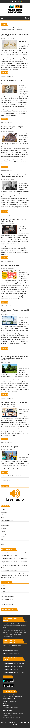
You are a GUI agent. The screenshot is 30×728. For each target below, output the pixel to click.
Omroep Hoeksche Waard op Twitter (12, 666)
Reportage (3, 534)
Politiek (3, 531)
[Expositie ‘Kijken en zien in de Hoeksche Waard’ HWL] (9, 41)
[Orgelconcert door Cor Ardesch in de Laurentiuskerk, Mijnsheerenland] (9, 182)
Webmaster (6, 705)
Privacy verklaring (7, 710)
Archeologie (4, 512)
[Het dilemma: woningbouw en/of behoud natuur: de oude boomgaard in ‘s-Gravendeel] (9, 365)
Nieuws (11, 76)
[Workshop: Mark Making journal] (9, 85)
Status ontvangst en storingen (11, 653)
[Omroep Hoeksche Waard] (2, 18)
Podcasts (3, 528)
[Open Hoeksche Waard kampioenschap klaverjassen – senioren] (9, 409)
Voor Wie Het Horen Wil (7, 604)
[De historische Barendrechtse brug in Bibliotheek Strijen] (9, 226)
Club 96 (3, 588)
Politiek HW (4, 602)
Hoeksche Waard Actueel (7, 352)
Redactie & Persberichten (9, 701)
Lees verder (4, 72)
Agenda (3, 509)
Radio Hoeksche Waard (9, 645)
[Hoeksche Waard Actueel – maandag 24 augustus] (9, 317)
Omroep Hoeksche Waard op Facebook (13, 663)
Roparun (3, 536)
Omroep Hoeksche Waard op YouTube (13, 669)
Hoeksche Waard (5, 76)
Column (3, 517)
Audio (3, 476)
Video (2, 544)
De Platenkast (4, 594)
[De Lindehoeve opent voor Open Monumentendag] (9, 134)
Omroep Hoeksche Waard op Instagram (13, 672)
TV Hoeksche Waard (8, 650)
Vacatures (3, 542)
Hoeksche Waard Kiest (7, 520)
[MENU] (28, 18)
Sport (2, 539)
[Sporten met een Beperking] (9, 455)
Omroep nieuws (5, 525)
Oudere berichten (7, 480)
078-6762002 (11, 698)
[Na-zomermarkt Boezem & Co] (9, 271)
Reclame (5, 703)
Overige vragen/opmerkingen (10, 707)
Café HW (3, 585)
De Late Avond (5, 591)
